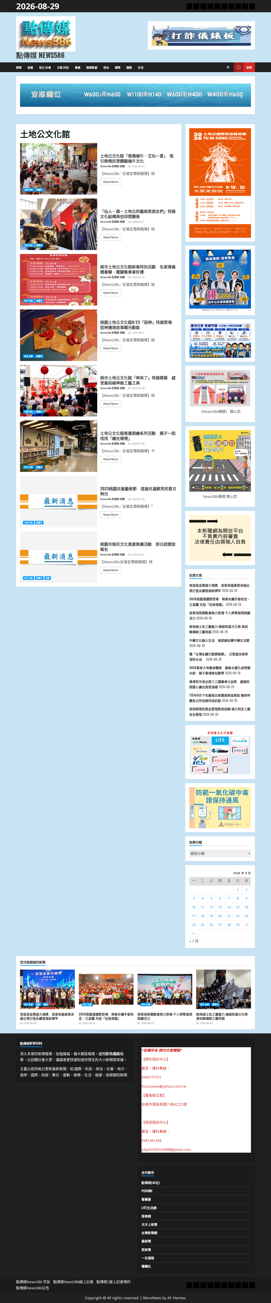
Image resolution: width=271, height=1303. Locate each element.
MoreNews (152, 1297)
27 (220, 925)
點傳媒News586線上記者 (73, 1281)
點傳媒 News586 (40, 55)
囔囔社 (146, 1266)
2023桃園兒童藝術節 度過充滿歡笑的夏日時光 (58, 501)
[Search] (228, 67)
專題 (77, 67)
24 (193, 925)
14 (229, 907)
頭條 (19, 67)
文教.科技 (63, 67)
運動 (129, 67)
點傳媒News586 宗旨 (33, 1281)
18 (202, 916)
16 (246, 907)
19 (211, 916)
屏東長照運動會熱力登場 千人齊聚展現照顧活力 (164, 989)
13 (220, 907)
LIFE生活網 (149, 1207)
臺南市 (215, 1004)
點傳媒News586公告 (32, 1288)
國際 (117, 67)
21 (229, 916)
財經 (30, 67)
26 (211, 925)
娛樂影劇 (91, 67)
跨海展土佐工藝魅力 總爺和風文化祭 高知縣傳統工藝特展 (223, 989)
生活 (140, 67)
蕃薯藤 (146, 1199)
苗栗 (38, 1004)
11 (202, 907)
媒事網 (146, 1216)
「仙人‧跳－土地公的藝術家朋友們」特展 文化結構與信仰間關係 (58, 224)
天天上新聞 (149, 1224)
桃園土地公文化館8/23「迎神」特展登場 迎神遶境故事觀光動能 (58, 335)
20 (220, 916)
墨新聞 (146, 1241)
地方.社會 (45, 67)
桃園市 (39, 189)
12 (211, 907)
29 (237, 925)
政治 (106, 67)
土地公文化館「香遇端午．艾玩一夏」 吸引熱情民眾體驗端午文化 (58, 169)
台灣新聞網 (149, 1232)
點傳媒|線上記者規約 (113, 1281)
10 (193, 907)
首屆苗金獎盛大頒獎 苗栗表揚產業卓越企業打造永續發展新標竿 (47, 989)
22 (237, 916)
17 (193, 916)
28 (229, 925)
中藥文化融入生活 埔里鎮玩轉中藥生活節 (221, 640)
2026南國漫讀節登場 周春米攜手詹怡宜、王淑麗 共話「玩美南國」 (106, 989)
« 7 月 (194, 941)
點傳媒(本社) (150, 1182)
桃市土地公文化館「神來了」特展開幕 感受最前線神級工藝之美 (58, 390)
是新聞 (146, 1249)
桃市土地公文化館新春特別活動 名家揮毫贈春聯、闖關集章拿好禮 (58, 279)
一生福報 (147, 1257)
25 (202, 925)
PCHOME (147, 1190)
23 (246, 916)
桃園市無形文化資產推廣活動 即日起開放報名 (58, 557)
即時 (249, 67)
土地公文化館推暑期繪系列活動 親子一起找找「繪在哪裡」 (58, 446)
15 (237, 907)
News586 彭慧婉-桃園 (112, 166)
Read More (110, 182)
